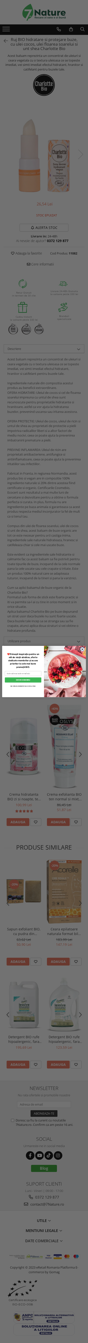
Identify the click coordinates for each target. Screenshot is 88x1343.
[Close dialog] (82, 649)
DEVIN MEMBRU (23, 680)
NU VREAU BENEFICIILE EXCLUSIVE (23, 686)
